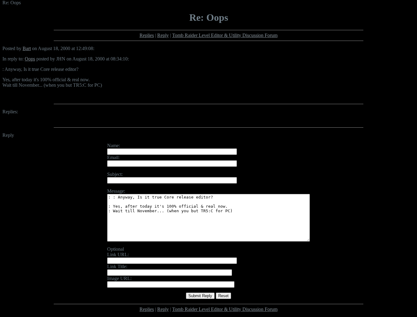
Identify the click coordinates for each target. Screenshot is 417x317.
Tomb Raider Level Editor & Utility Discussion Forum (224, 35)
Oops (30, 58)
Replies (147, 35)
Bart (27, 48)
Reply (163, 35)
